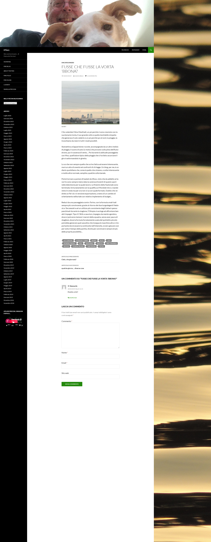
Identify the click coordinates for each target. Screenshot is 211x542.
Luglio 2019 (7, 280)
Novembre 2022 (9, 192)
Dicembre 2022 (9, 189)
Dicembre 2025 (9, 121)
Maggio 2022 (8, 206)
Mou (80, 243)
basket (94, 240)
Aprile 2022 (7, 209)
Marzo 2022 (8, 212)
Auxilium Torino (82, 240)
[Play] (7, 325)
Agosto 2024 (8, 139)
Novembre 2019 (9, 268)
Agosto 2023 (8, 168)
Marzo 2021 (8, 239)
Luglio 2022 (7, 201)
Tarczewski (91, 246)
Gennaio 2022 (8, 218)
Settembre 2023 (9, 165)
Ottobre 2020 (8, 244)
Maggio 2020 (8, 250)
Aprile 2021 (7, 236)
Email (144, 50)
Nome (65, 352)
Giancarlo (79, 76)
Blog (102, 240)
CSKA (109, 240)
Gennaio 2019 (8, 297)
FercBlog (7, 66)
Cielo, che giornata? (70, 258)
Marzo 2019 (8, 291)
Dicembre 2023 (9, 157)
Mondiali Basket (70, 243)
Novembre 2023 (9, 159)
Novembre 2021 (9, 224)
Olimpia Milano (78, 246)
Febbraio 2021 (8, 242)
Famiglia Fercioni (10, 89)
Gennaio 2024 (8, 154)
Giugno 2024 (8, 142)
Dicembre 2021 (9, 221)
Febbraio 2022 (8, 215)
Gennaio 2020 (8, 262)
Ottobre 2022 (8, 195)
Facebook (125, 50)
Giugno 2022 (8, 203)
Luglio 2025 (7, 130)
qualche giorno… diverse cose (73, 266)
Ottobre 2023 (8, 162)
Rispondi (73, 298)
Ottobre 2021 (8, 227)
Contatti (7, 84)
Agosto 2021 (8, 233)
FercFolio (7, 75)
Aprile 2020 (7, 253)
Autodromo (68, 240)
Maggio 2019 (8, 286)
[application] (13, 322)
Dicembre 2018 (9, 300)
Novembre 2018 (9, 303)
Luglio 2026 (7, 116)
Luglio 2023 (7, 171)
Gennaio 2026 (8, 118)
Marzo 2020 (8, 256)
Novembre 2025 (9, 124)
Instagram (135, 50)
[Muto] (20, 325)
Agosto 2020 (8, 247)
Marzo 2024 (8, 148)
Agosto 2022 (8, 198)
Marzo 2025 (8, 136)
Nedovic (100, 243)
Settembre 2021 (9, 230)
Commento (67, 321)
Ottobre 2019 (8, 271)
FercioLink (7, 80)
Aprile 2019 (7, 288)
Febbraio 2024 (8, 151)
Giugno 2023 (8, 174)
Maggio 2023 (8, 177)
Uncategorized (68, 63)
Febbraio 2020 (8, 259)
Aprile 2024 (7, 145)
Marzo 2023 (8, 180)
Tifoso (101, 246)
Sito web (65, 373)
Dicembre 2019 (9, 265)
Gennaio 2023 (8, 186)
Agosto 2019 (8, 277)
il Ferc (7, 50)
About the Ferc (9, 71)
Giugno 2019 (8, 283)
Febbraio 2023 (8, 183)
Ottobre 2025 (8, 127)
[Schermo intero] (22, 325)
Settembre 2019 (9, 274)
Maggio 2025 (8, 133)
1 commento (92, 76)
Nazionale (90, 243)
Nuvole (66, 246)
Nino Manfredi (111, 243)
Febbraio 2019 (8, 294)
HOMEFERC (7, 62)
